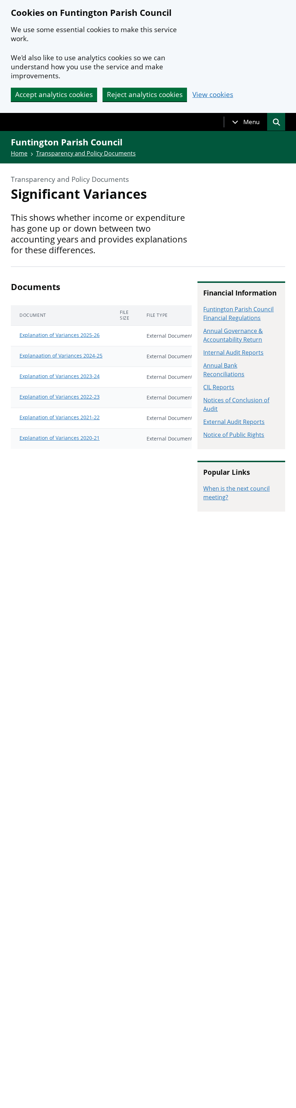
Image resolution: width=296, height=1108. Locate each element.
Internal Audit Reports (233, 352)
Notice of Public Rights (233, 435)
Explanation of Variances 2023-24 (59, 376)
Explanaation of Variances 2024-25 (61, 355)
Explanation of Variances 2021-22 (59, 417)
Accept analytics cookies (54, 94)
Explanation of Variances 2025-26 (59, 335)
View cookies (212, 94)
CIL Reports (218, 387)
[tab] (245, 122)
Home (19, 153)
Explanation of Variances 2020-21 (59, 437)
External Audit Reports (234, 422)
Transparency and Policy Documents (86, 153)
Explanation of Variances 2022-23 (59, 396)
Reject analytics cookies (145, 94)
